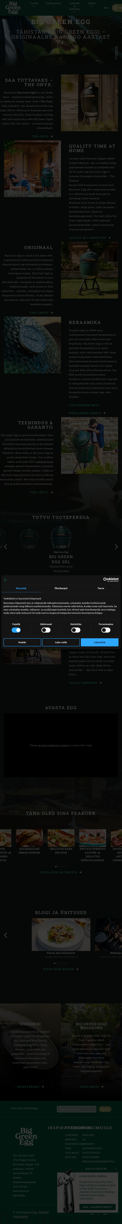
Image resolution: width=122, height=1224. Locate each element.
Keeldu (22, 642)
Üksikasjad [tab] (61, 588)
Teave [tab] (101, 588)
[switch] (46, 630)
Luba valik (61, 642)
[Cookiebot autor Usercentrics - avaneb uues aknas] (105, 580)
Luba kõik (99, 642)
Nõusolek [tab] (21, 588)
